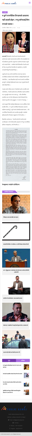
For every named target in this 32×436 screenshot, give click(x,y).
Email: (17, 420)
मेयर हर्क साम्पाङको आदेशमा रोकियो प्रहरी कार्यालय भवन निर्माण (12, 383)
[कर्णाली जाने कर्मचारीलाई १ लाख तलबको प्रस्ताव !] (16, 285)
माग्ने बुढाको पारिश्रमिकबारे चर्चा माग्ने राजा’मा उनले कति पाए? (12, 366)
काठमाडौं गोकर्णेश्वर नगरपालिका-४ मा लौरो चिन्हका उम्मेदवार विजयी (16, 244)
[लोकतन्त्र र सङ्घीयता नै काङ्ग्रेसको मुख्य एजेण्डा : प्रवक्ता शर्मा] (16, 312)
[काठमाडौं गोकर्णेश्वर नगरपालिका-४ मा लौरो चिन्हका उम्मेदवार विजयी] (16, 231)
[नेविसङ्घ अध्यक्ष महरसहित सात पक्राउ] (16, 204)
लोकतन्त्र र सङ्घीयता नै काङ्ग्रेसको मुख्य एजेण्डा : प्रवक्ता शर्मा (15, 325)
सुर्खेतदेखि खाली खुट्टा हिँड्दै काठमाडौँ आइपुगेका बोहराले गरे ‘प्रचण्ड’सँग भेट (11, 391)
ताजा (9, 360)
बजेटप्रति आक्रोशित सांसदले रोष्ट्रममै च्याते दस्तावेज (12, 374)
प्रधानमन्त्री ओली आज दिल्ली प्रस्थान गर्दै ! (11, 352)
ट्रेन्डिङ (23, 360)
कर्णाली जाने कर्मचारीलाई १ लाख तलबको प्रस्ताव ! (12, 298)
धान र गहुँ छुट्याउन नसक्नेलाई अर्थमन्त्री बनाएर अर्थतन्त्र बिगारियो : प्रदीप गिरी (16, 271)
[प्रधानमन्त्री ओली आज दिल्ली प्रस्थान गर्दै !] (16, 339)
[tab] (9, 360)
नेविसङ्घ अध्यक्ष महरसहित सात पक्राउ (10, 217)
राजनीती (4, 12)
